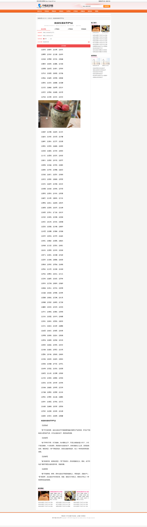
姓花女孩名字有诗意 (98, 71)
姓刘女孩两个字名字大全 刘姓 (81, 504)
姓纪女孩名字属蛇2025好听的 (100, 50)
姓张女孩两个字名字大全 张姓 (45, 504)
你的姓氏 (40, 32)
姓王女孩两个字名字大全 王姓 (63, 504)
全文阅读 (55, 499)
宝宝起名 (47, 11)
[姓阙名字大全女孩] (105, 64)
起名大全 (108, 1)
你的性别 (40, 38)
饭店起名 (90, 11)
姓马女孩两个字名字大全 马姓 (81, 506)
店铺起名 (83, 11)
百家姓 (96, 11)
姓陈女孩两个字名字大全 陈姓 (81, 502)
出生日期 (40, 42)
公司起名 (75, 11)
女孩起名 (61, 11)
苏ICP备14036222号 (56, 517)
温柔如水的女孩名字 (98, 77)
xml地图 (78, 516)
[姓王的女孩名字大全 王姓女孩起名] (70, 500)
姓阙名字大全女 (105, 65)
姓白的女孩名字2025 (98, 48)
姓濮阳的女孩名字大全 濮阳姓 (100, 46)
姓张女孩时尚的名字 (98, 73)
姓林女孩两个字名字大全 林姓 (45, 506)
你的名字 (40, 35)
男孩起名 (54, 11)
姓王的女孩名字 (105, 32)
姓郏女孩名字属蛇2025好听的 (100, 51)
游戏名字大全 (102, 1)
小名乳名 (68, 11)
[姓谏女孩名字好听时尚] (96, 64)
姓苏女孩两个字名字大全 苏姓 (63, 502)
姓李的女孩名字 (96, 32)
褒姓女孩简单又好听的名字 (99, 70)
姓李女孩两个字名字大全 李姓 (45, 502)
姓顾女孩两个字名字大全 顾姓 (63, 506)
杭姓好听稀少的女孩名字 (99, 68)
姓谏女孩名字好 (96, 65)
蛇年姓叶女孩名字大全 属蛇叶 (100, 75)
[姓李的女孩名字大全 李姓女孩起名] (43, 500)
